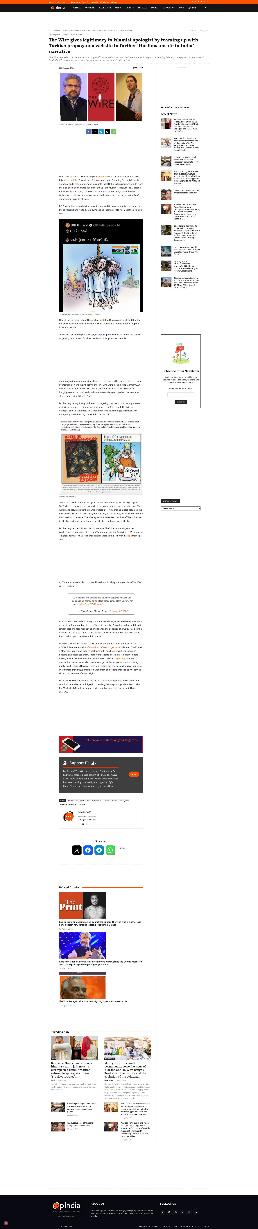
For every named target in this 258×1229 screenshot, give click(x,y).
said (102, 319)
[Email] (107, 131)
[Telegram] (101, 131)
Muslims (114, 801)
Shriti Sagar (108, 1080)
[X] (201, 1)
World (54, 1059)
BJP (88, 801)
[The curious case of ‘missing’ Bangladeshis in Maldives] (58, 1126)
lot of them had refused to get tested (102, 647)
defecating (120, 658)
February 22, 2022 (118, 611)
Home (51, 30)
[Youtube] (207, 1)
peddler (74, 180)
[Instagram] (195, 1)
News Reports (76, 35)
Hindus (106, 801)
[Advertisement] (116, 1163)
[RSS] (198, 1)
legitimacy (102, 176)
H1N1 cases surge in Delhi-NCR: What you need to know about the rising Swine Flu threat (187, 251)
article (128, 535)
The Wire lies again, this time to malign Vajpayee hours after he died (93, 1001)
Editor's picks (54, 35)
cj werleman (96, 801)
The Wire (82, 804)
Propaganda (124, 801)
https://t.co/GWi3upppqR (91, 604)
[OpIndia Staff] (68, 818)
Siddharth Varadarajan (68, 804)
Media (57, 30)
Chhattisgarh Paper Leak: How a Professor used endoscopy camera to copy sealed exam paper (81, 1108)
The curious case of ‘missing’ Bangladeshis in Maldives (80, 1124)
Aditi (53, 1080)
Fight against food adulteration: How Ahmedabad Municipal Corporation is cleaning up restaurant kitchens (186, 266)
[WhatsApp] (204, 1)
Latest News (169, 114)
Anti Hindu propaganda (76, 801)
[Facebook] (192, 1)
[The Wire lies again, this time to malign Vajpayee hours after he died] (102, 985)
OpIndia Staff (137, 67)
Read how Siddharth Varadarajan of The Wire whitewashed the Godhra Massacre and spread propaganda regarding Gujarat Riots (100, 963)
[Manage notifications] (6, 1223)
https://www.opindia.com (87, 816)
